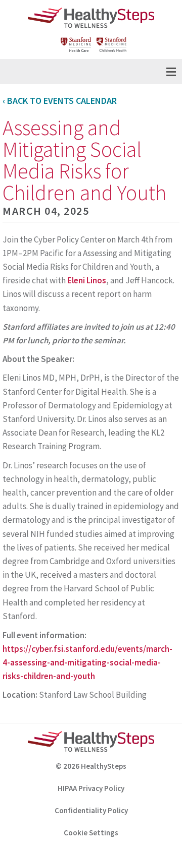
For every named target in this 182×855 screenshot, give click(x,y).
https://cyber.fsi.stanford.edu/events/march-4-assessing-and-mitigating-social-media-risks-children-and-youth (87, 662)
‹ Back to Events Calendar (60, 100)
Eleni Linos (86, 280)
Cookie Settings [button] (91, 832)
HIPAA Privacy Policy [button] (91, 788)
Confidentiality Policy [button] (91, 810)
